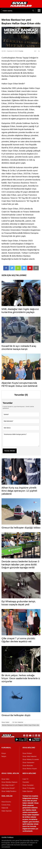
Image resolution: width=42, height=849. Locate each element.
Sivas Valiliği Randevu (9, 791)
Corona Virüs (6, 805)
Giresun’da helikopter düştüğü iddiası (21, 527)
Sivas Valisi (5, 779)
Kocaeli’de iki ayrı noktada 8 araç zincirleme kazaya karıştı (19, 347)
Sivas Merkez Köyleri (30, 769)
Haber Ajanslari (28, 791)
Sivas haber (27, 815)
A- (39, 51)
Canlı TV (25, 779)
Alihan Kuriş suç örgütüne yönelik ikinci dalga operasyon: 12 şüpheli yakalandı (19, 490)
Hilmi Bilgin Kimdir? (8, 785)
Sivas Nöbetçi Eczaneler (31, 759)
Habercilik (5, 808)
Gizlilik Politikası (7, 837)
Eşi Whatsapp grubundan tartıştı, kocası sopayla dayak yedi (19, 603)
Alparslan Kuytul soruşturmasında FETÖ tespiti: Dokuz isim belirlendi (19, 384)
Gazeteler (26, 782)
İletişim (4, 756)
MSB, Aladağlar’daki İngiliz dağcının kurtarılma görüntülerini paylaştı (20, 311)
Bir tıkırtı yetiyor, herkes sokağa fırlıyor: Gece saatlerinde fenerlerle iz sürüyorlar (21, 678)
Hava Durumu (6, 802)
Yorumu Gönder (9, 451)
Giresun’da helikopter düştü (16, 715)
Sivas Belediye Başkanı (9, 782)
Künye (4, 753)
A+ (35, 51)
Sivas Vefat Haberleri (29, 756)
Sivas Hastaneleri (28, 762)
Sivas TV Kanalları (29, 788)
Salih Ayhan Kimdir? (8, 788)
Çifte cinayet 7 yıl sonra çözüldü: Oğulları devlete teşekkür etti (18, 640)
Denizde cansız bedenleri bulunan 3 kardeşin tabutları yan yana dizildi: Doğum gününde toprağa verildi (20, 564)
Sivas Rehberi (27, 753)
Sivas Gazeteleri (28, 785)
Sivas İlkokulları (28, 766)
